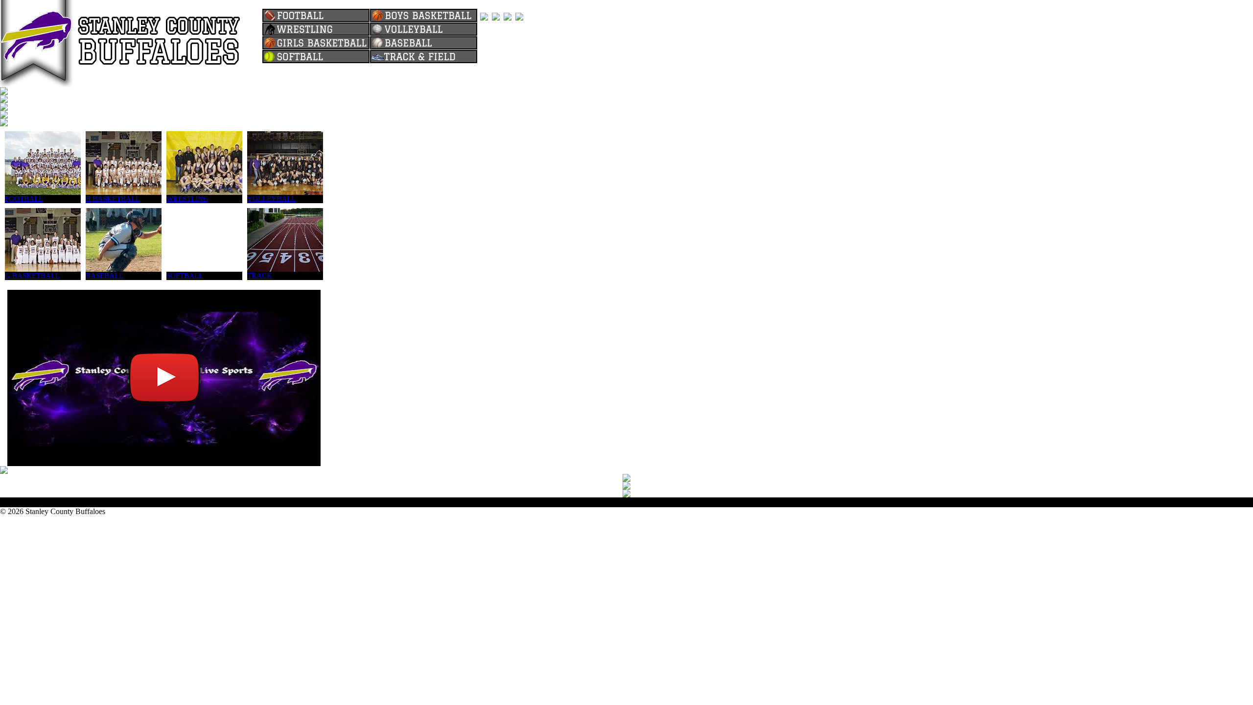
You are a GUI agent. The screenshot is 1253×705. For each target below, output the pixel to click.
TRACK (259, 276)
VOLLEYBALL (271, 199)
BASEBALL (104, 276)
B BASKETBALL (113, 199)
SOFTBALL (184, 276)
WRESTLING (187, 199)
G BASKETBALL (32, 276)
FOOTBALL (24, 199)
